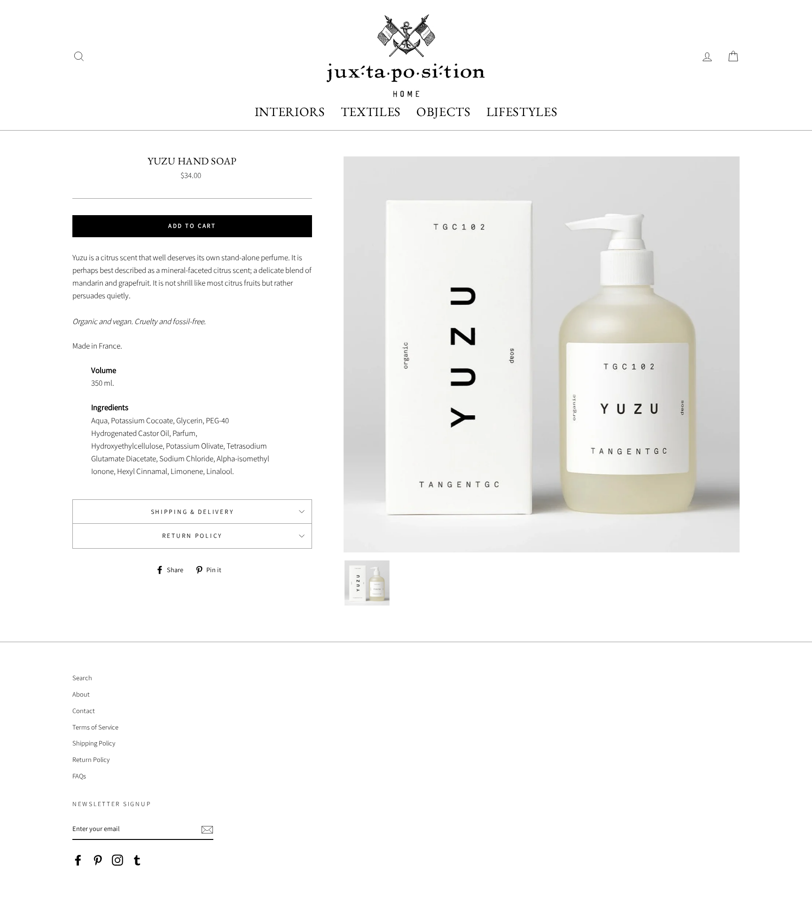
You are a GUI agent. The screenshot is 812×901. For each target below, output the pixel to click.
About (81, 694)
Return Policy (192, 535)
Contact (83, 710)
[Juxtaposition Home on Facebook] (78, 860)
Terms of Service (95, 726)
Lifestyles (522, 111)
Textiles (371, 111)
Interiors (290, 111)
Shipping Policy (93, 742)
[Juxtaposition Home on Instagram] (117, 860)
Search (82, 677)
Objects (443, 111)
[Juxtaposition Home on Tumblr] (137, 860)
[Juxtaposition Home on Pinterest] (97, 860)
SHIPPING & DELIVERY (192, 511)
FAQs (79, 775)
